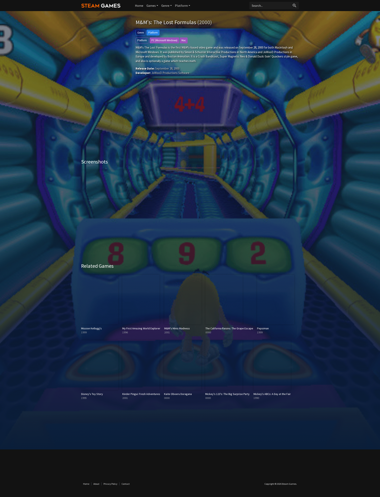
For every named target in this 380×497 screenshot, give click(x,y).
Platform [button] (181, 6)
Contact (126, 483)
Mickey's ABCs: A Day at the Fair (272, 394)
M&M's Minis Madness (177, 328)
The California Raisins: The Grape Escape (229, 328)
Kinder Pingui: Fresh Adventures (141, 394)
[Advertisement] (190, 125)
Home (139, 6)
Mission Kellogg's (91, 328)
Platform (153, 32)
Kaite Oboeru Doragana (178, 394)
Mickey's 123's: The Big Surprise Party (227, 394)
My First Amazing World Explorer (141, 328)
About (96, 483)
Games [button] (151, 6)
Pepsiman (263, 328)
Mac (183, 40)
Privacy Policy (110, 483)
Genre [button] (165, 6)
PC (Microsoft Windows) (164, 40)
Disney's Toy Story (92, 394)
